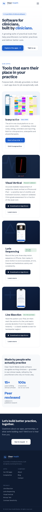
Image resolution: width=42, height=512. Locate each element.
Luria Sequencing (9, 491)
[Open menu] (38, 3)
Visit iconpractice (15, 146)
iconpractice (7, 475)
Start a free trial (14, 140)
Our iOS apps (7, 472)
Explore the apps (11, 48)
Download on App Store (19, 206)
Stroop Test (7, 497)
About (20, 472)
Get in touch (19, 442)
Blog (19, 475)
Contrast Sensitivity (10, 500)
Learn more (12, 212)
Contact (20, 478)
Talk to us (31, 48)
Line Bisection (8, 488)
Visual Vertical (8, 494)
